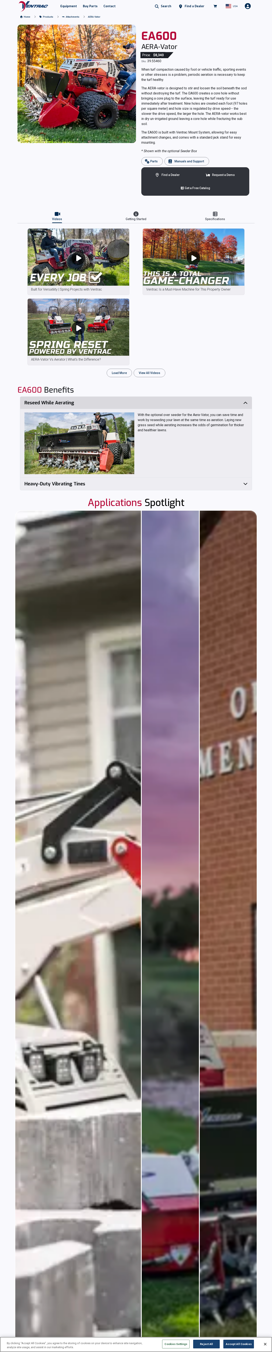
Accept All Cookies (238, 1344)
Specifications (215, 219)
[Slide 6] (71, 140)
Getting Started (136, 219)
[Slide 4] (60, 140)
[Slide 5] (66, 140)
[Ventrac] (33, 6)
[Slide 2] (49, 140)
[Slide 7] (77, 140)
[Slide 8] (82, 140)
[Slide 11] (99, 140)
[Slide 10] (93, 140)
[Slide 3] (54, 140)
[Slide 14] (115, 140)
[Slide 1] (43, 140)
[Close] (265, 1344)
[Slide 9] (88, 140)
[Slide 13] (110, 140)
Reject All (206, 1344)
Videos (57, 219)
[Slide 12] (104, 140)
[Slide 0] (38, 140)
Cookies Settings (175, 1344)
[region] (136, 1344)
